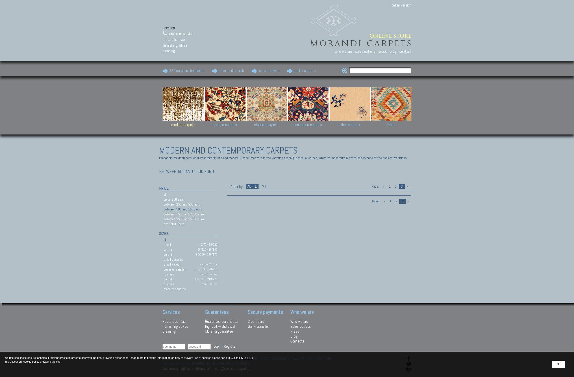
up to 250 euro (174, 199)
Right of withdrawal (220, 326)
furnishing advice (175, 45)
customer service (180, 33)
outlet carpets (305, 70)
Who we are (299, 321)
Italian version (401, 5)
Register (230, 346)
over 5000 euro (174, 224)
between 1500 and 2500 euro (184, 214)
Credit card (256, 321)
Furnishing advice (175, 326)
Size (250, 186)
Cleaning (169, 331)
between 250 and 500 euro (182, 204)
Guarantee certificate (221, 321)
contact (405, 51)
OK (559, 364)
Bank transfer (258, 326)
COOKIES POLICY (242, 358)
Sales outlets (300, 326)
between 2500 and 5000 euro (184, 219)
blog (393, 51)
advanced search (231, 70)
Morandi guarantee (219, 331)
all (165, 194)
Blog (293, 336)
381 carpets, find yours (186, 70)
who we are (343, 51)
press (382, 51)
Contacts (297, 341)
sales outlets (365, 51)
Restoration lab (174, 321)
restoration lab (174, 39)
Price (265, 186)
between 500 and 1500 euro (183, 209)
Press (294, 331)
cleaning (169, 50)
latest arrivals (268, 70)
